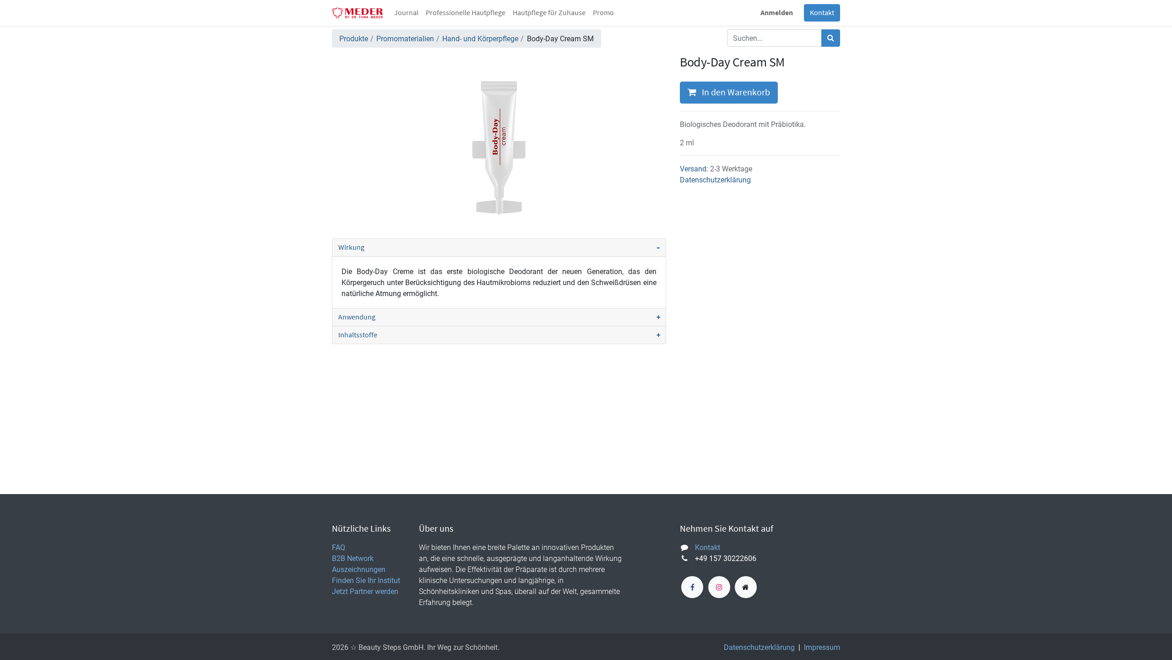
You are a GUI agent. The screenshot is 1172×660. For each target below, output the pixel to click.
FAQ (338, 547)
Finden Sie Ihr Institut (366, 580)
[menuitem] (406, 13)
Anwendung (356, 317)
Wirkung (351, 247)
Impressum (822, 647)
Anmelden (776, 13)
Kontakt (822, 12)
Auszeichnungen (358, 569)
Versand (693, 169)
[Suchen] (830, 38)
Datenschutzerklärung (715, 180)
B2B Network (353, 558)
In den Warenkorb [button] (735, 93)
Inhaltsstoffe (357, 335)
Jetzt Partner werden (365, 591)
